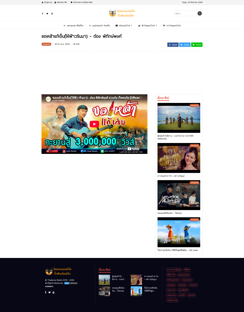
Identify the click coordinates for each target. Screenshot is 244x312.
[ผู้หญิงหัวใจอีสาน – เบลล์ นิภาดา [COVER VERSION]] (178, 118)
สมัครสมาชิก (61, 2)
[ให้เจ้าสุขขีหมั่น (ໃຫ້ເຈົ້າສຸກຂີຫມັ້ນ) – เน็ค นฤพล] (178, 232)
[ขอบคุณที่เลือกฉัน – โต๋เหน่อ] (178, 195)
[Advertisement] (94, 74)
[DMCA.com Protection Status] (71, 283)
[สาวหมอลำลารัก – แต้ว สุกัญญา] (178, 158)
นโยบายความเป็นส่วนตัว (82, 2)
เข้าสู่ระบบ (47, 2)
